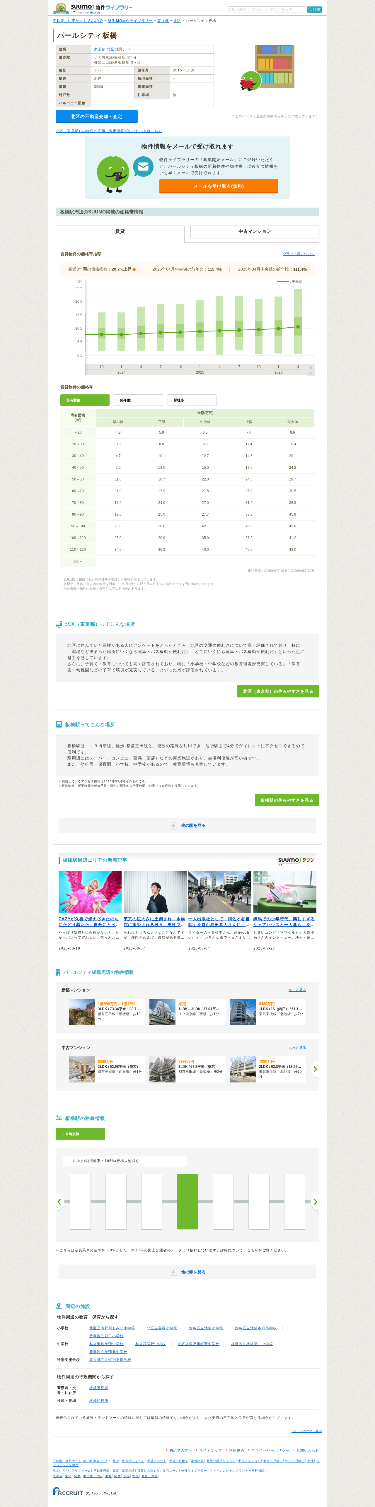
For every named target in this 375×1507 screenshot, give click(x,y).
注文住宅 (59, 1470)
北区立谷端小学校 (162, 1328)
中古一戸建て (295, 1460)
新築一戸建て (273, 1460)
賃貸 (116, 1460)
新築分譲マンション (221, 1460)
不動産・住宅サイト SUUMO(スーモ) (80, 1460)
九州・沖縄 (150, 1476)
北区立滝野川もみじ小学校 (112, 1328)
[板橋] (187, 1201)
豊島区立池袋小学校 (206, 1328)
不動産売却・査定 (106, 1470)
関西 (117, 1476)
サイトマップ (210, 1450)
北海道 (57, 1476)
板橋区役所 (98, 1401)
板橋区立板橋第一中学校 (252, 1344)
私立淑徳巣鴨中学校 (106, 1344)
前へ (60, 1202)
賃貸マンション (133, 1460)
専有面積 (73, 400)
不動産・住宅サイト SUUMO (78, 21)
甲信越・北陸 (93, 1476)
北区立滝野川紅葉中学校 (198, 1344)
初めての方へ (180, 1450)
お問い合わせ (307, 1450)
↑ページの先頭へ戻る (307, 1431)
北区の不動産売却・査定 (96, 116)
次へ (315, 1202)
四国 (126, 1476)
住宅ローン (171, 1470)
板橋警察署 (98, 1388)
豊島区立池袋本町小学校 (256, 1328)
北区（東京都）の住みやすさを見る (278, 691)
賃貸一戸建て (178, 1460)
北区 (177, 21)
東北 (68, 1476)
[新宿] (116, 1201)
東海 (108, 1476)
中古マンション (249, 1460)
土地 (310, 1460)
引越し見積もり (148, 1470)
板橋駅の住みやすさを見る (287, 800)
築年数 (125, 400)
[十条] (223, 1201)
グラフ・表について (299, 254)
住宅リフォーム (79, 1470)
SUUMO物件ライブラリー (130, 21)
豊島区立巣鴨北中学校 (108, 1352)
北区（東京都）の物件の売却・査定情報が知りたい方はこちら (109, 131)
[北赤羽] (294, 1201)
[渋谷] (80, 1201)
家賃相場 (197, 1460)
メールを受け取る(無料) (219, 186)
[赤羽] (259, 1201)
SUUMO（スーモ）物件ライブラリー (92, 8)
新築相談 (128, 1470)
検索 (317, 9)
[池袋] (152, 1201)
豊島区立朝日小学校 (106, 1336)
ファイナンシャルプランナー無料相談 (237, 1470)
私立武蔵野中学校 (150, 1344)
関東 (77, 1476)
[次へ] (315, 1069)
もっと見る (297, 990)
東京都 (163, 21)
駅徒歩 (179, 400)
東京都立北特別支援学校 (110, 1360)
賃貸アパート (156, 1460)
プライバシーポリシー (270, 1450)
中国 (135, 1476)
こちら (252, 1250)
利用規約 (236, 1450)
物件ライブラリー (194, 1470)
